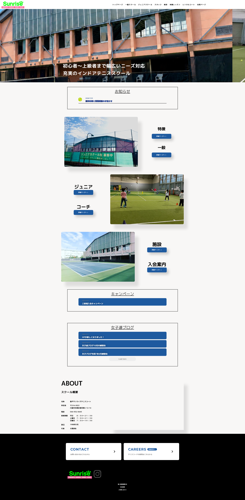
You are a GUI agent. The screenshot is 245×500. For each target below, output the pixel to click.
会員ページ (201, 5)
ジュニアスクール (145, 5)
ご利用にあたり (122, 490)
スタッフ (158, 5)
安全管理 (122, 487)
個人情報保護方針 (122, 484)
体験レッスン (175, 5)
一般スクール (130, 5)
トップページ (117, 5)
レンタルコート (189, 5)
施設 (165, 5)
